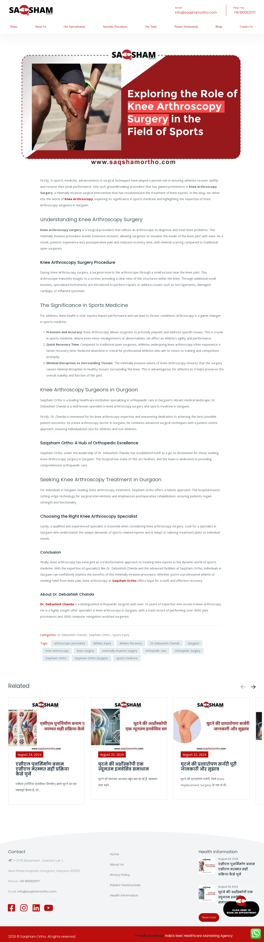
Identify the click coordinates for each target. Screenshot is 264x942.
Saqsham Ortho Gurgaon (91, 658)
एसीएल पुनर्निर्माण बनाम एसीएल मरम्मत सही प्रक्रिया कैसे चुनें (236, 869)
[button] (252, 687)
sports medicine (127, 658)
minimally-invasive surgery (119, 651)
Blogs (219, 26)
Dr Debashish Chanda (71, 635)
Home (13, 26)
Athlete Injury (102, 643)
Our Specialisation (74, 26)
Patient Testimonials (186, 26)
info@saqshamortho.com (196, 12)
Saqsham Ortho (99, 635)
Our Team (151, 26)
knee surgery (85, 651)
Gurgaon (193, 643)
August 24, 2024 (228, 859)
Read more (209, 917)
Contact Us (246, 26)
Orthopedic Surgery (187, 651)
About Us (40, 26)
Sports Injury (120, 635)
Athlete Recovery (130, 643)
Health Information (124, 895)
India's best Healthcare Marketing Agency (199, 935)
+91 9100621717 (244, 12)
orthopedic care (155, 651)
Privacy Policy (120, 875)
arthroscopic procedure (69, 643)
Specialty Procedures (115, 26)
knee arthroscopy (57, 651)
